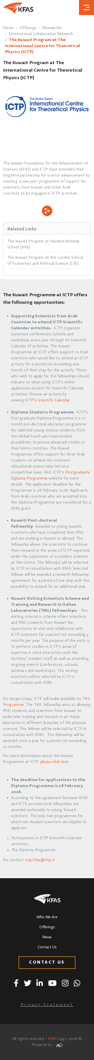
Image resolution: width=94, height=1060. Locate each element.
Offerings (28, 28)
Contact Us (47, 947)
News (47, 937)
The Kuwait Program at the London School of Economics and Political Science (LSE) (45, 260)
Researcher (52, 28)
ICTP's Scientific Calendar (47, 400)
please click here (54, 762)
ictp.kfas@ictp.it (40, 860)
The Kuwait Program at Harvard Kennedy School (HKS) (43, 244)
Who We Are (47, 917)
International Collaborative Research (41, 34)
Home (8, 28)
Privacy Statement (47, 1004)
